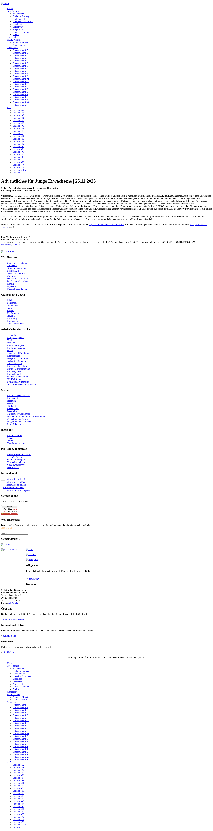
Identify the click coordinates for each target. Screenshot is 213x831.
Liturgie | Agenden (15, 337)
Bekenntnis (12, 303)
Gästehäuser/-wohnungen (18, 414)
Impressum (12, 286)
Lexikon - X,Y (19, 170)
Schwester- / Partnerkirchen (19, 278)
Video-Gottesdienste (16, 465)
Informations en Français (17, 482)
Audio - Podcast (14, 435)
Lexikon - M (18, 141)
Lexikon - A (18, 110)
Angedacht (18, 29)
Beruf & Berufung (15, 424)
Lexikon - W (18, 167)
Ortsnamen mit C (20, 55)
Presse (10, 403)
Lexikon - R (18, 154)
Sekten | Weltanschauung (18, 369)
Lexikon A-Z (13, 271)
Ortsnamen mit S (20, 92)
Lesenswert (18, 26)
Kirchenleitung (14, 374)
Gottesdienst (12, 305)
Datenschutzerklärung (17, 289)
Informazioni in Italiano (13, 487)
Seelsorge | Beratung (16, 361)
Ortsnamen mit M (21, 79)
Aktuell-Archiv (20, 45)
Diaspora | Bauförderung (18, 358)
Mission (10, 340)
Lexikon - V (18, 165)
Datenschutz (12, 411)
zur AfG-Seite (9, 636)
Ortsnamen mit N (21, 81)
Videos (10, 438)
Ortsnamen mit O (21, 84)
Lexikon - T (18, 159)
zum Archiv (34, 579)
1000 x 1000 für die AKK (19, 454)
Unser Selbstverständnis (18, 263)
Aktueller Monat (20, 42)
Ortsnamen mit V (21, 99)
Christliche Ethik (14, 363)
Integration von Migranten (19, 421)
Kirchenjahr (12, 321)
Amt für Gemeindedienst (18, 395)
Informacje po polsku (16, 485)
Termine (10, 440)
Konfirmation (13, 313)
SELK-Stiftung (14, 379)
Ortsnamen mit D (21, 58)
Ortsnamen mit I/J (21, 71)
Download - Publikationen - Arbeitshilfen (26, 416)
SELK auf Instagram (16, 459)
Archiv (16, 34)
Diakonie (11, 342)
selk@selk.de (13, 244)
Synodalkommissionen (17, 376)
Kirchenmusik (13, 355)
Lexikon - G (18, 125)
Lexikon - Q (18, 152)
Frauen (10, 350)
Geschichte (12, 265)
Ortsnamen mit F (20, 63)
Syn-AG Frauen (14, 457)
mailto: (4, 244)
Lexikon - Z (18, 172)
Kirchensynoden (14, 371)
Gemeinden (12, 47)
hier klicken (8, 652)
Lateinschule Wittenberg (18, 382)
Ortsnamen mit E (20, 60)
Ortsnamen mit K (21, 73)
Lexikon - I (18, 131)
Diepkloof (17, 24)
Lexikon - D (18, 118)
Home (10, 8)
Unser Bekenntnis (21, 32)
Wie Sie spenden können (18, 281)
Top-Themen (13, 11)
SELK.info (12, 406)
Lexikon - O (18, 146)
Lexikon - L (18, 139)
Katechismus (13, 408)
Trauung (11, 316)
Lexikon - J (18, 133)
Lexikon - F (18, 123)
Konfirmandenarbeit (16, 348)
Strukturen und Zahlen (17, 268)
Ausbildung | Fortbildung (18, 353)
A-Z (9, 107)
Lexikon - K (18, 136)
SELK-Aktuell (13, 40)
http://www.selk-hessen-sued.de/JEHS (106, 224)
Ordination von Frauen (17, 419)
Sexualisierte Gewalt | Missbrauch (22, 384)
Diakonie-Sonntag (21, 16)
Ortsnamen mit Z (20, 105)
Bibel (9, 300)
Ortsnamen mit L (20, 76)
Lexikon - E (18, 120)
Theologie (11, 335)
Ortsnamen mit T (20, 94)
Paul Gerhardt (19, 19)
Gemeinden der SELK (17, 273)
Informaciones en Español (18, 490)
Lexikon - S (18, 157)
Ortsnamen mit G (21, 66)
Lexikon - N (18, 144)
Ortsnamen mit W (21, 102)
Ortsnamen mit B (20, 53)
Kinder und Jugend (15, 345)
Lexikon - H (18, 128)
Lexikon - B (18, 112)
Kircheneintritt (13, 398)
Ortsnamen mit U (21, 97)
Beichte (10, 310)
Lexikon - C (18, 115)
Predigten (11, 401)
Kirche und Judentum (17, 366)
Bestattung (12, 318)
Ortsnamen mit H (21, 68)
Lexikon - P (18, 149)
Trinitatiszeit (18, 13)
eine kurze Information (13, 619)
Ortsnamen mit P (20, 86)
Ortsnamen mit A (20, 50)
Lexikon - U (18, 162)
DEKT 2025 (13, 467)
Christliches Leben (15, 323)
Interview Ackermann (23, 21)
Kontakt (10, 284)
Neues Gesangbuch (16, 462)
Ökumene (11, 276)
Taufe (9, 308)
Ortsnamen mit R (20, 89)
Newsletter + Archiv (16, 443)
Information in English (16, 479)
